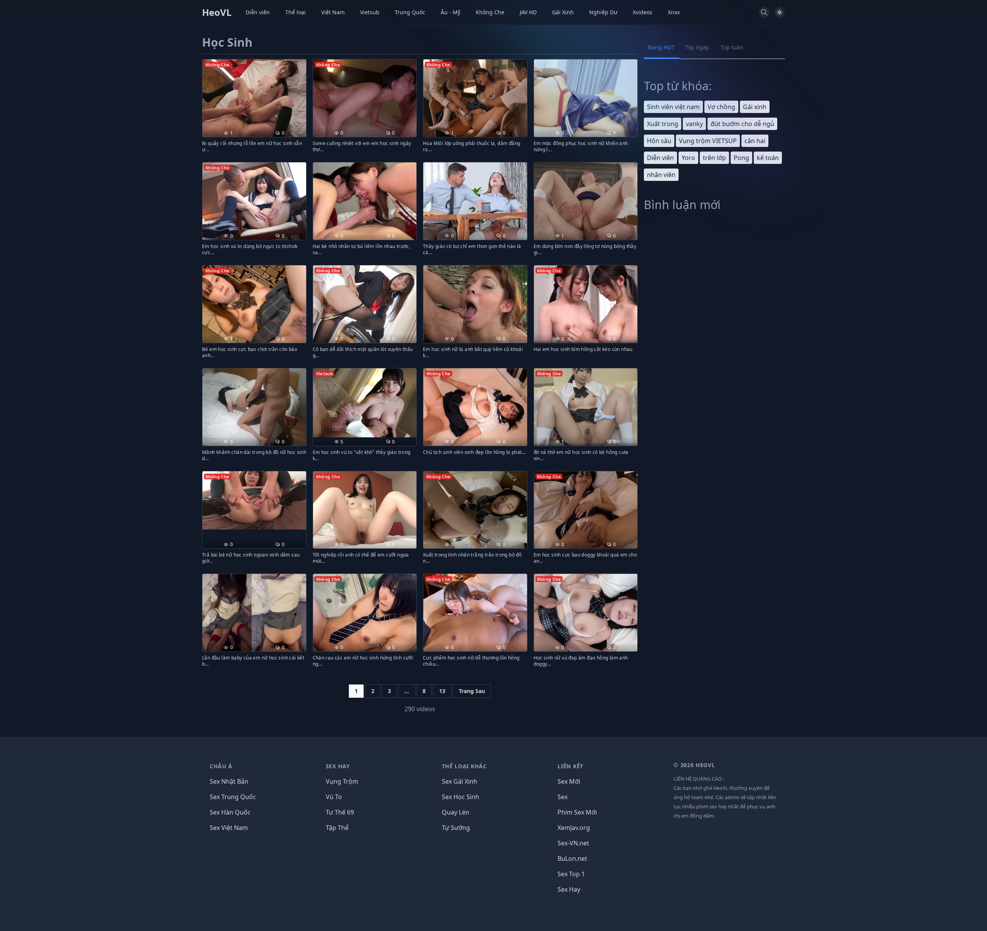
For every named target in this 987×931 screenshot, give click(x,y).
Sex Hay (338, 766)
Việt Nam (333, 12)
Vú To (334, 797)
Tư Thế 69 (340, 812)
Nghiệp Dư (603, 12)
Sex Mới (569, 781)
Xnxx (674, 12)
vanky (694, 124)
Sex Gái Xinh (459, 781)
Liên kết (570, 766)
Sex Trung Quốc (233, 797)
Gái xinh (754, 107)
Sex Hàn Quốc (230, 812)
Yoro (688, 157)
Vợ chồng (721, 107)
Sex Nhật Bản (229, 781)
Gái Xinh (563, 12)
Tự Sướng (456, 827)
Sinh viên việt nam (673, 107)
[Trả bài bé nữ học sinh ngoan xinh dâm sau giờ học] (254, 500)
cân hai (754, 141)
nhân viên (661, 174)
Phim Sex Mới (577, 812)
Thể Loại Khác (464, 766)
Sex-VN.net (573, 843)
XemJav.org (574, 827)
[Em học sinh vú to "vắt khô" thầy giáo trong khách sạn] (365, 402)
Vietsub (369, 12)
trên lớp (714, 157)
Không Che (490, 12)
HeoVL (217, 12)
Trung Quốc (410, 12)
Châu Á (221, 766)
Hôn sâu (659, 141)
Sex (563, 797)
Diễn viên (258, 12)
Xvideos (642, 12)
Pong (741, 157)
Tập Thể (337, 827)
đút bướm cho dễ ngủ (742, 124)
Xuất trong (662, 124)
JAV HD (528, 12)
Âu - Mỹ (450, 12)
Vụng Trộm (342, 781)
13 (442, 691)
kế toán (768, 157)
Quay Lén (455, 812)
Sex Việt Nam (229, 827)
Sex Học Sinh (460, 797)
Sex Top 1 (571, 874)
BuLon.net (572, 858)
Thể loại (295, 12)
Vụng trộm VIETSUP (708, 141)
